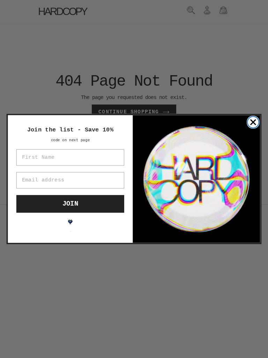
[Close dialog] (253, 122)
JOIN (70, 204)
